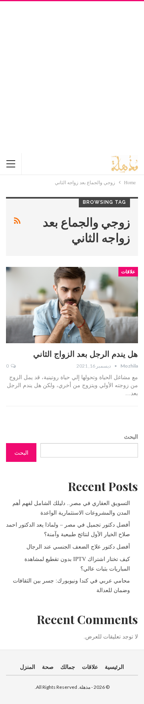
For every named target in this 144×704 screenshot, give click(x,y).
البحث (131, 436)
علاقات (128, 271)
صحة (48, 666)
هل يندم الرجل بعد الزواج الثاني (85, 353)
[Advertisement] (72, 77)
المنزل (27, 666)
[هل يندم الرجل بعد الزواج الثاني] (72, 305)
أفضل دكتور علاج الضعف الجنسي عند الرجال (78, 546)
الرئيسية (114, 666)
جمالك (67, 666)
